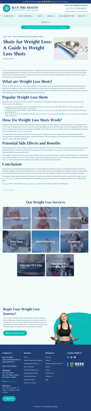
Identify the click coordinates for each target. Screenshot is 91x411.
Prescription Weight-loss (31, 370)
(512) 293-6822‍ (12, 381)
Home (5, 36)
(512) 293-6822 (78, 8)
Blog (10, 36)
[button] (9, 16)
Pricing (48, 370)
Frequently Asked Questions (54, 363)
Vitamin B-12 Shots (30, 383)
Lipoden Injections (29, 380)
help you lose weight (25, 131)
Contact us (5, 184)
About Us (48, 357)
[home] (20, 8)
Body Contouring (29, 367)
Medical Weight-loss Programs (33, 360)
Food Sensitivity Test (67, 16)
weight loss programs (29, 184)
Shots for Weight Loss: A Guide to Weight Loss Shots (28, 36)
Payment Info (50, 373)
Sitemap (55, 406)
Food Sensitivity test (30, 376)
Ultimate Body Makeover (31, 363)
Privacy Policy (48, 406)
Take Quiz (63, 27)
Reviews (48, 360)
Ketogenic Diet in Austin (31, 373)
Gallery (48, 367)
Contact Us (45, 22)
